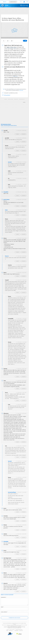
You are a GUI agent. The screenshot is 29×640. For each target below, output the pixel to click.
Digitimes (15, 75)
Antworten (24, 134)
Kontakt (27, 2)
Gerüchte (16, 99)
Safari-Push (21, 630)
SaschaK (10, 162)
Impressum (11, 630)
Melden (17, 134)
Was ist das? (21, 90)
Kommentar (3, 597)
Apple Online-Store (12, 47)
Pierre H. (7, 256)
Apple (6, 99)
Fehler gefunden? (7, 95)
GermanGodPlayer (12, 492)
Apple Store (11, 99)
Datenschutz (16, 630)
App (24, 2)
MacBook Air (22, 99)
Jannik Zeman (7, 199)
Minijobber (6, 541)
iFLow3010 (6, 192)
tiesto (6, 210)
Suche (21, 2)
